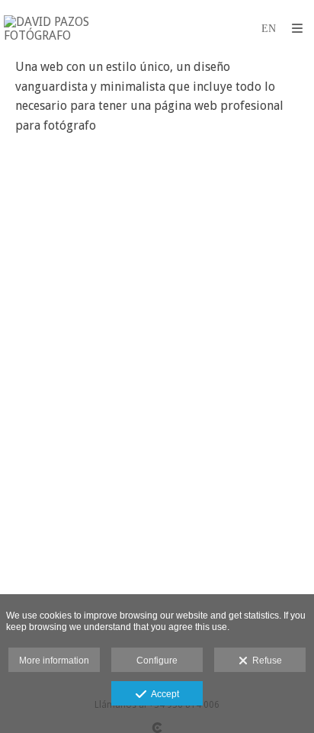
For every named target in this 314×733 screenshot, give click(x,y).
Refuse (265, 660)
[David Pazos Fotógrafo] (80, 28)
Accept (162, 694)
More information (54, 660)
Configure (157, 660)
